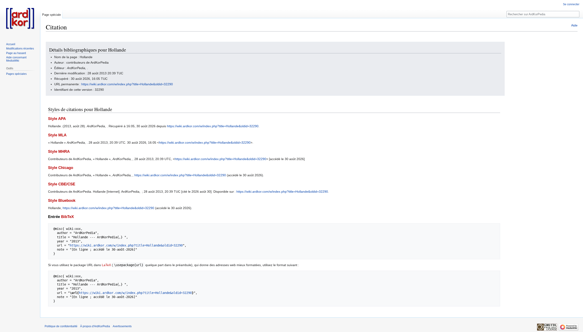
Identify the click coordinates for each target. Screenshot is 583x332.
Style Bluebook (61, 200)
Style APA (57, 119)
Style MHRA (59, 151)
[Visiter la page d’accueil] (20, 18)
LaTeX (106, 265)
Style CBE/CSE (61, 184)
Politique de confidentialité (61, 326)
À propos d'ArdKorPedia (95, 326)
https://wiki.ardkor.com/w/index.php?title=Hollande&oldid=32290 (127, 84)
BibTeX (67, 217)
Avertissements (122, 326)
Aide (574, 25)
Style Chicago (60, 168)
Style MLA (57, 135)
